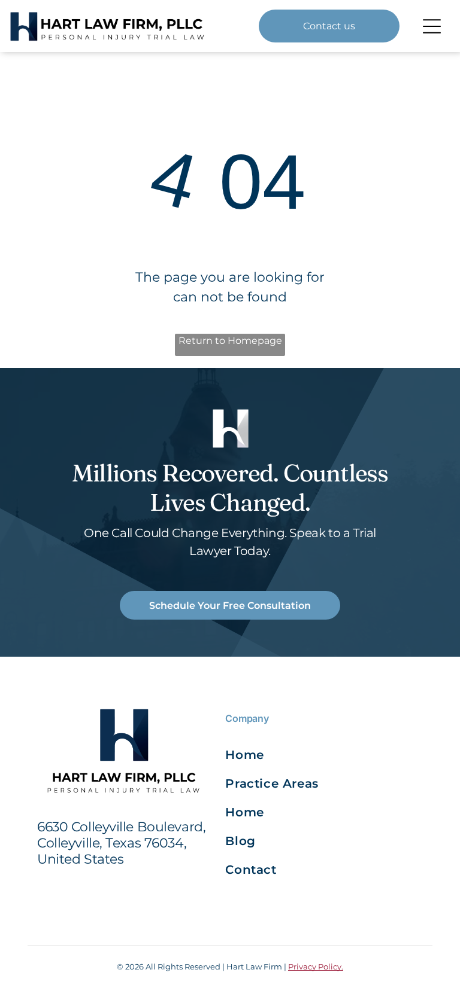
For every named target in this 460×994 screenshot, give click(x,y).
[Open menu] (432, 26)
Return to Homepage (230, 340)
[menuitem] (274, 754)
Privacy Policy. (315, 966)
